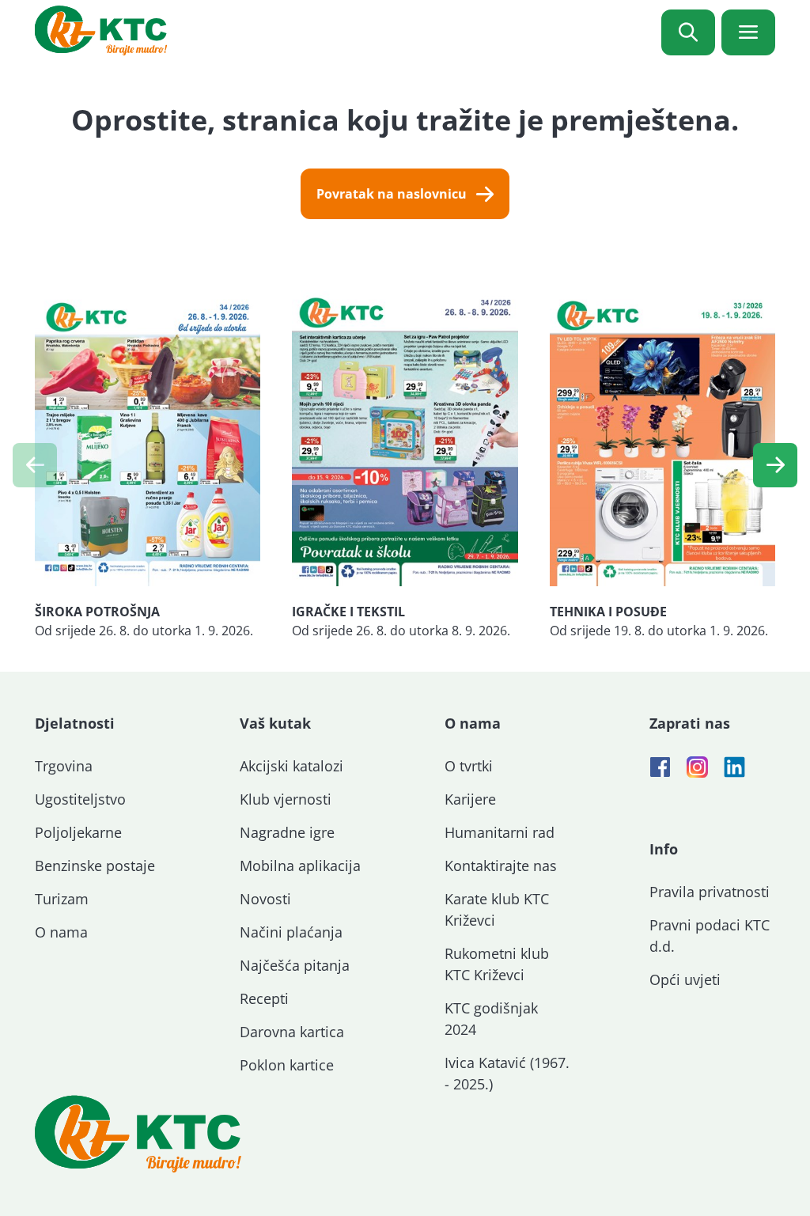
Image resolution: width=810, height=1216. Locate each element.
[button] (775, 465)
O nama (61, 931)
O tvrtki (469, 765)
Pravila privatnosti (709, 891)
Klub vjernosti (285, 799)
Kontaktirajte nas (501, 865)
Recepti (264, 998)
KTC (101, 30)
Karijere (470, 799)
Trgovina (64, 765)
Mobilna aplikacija (300, 865)
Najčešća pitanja (295, 965)
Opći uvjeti (685, 979)
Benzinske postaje (95, 865)
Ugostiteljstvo (80, 799)
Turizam (62, 898)
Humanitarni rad (500, 832)
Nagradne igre (287, 832)
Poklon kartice (287, 1064)
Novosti (265, 898)
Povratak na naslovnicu (391, 194)
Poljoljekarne (78, 832)
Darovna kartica (292, 1031)
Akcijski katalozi (291, 765)
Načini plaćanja (291, 931)
